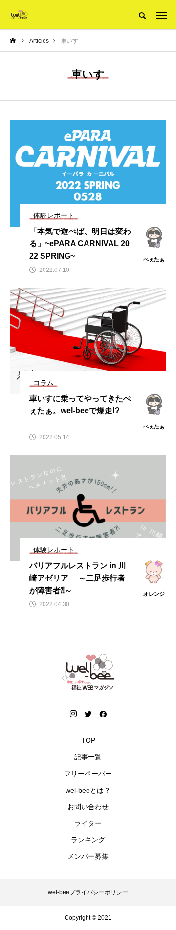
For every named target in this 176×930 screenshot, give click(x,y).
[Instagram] (73, 713)
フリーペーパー (88, 773)
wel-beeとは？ (88, 790)
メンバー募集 (88, 856)
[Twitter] (88, 713)
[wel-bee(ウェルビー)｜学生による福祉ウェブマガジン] (19, 14)
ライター (88, 823)
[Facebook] (103, 713)
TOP (88, 740)
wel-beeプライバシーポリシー (88, 892)
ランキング (88, 839)
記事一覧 (88, 757)
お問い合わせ (88, 806)
